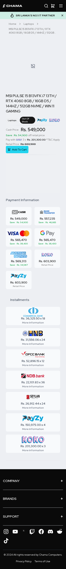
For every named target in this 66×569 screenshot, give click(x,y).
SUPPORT (33, 516)
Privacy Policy (24, 561)
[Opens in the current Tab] (6, 531)
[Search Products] (46, 6)
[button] (53, 6)
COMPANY (33, 481)
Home (12, 24)
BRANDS (33, 498)
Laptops (29, 24)
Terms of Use (42, 561)
